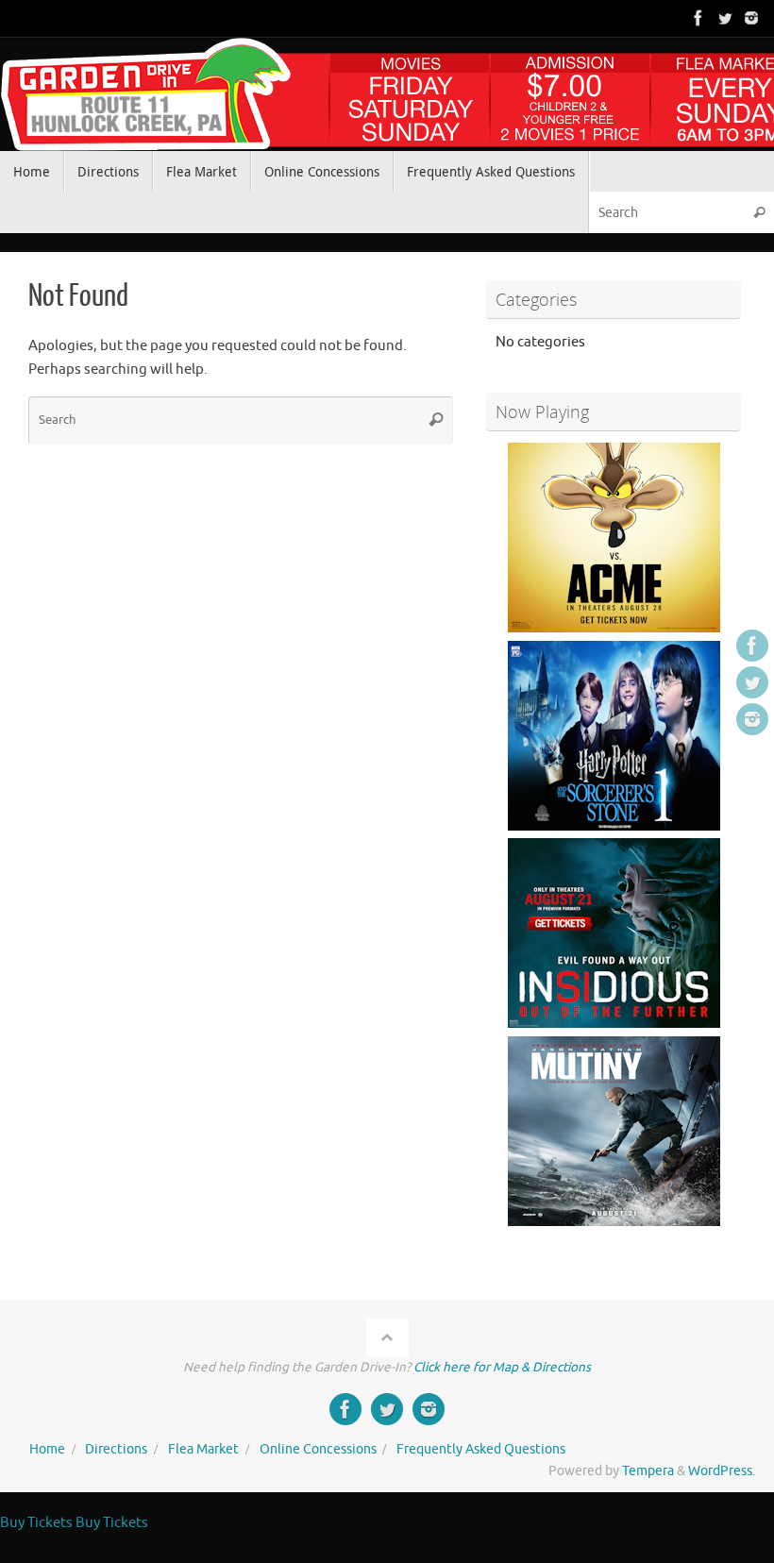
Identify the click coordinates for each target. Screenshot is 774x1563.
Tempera (648, 1471)
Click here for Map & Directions (502, 1367)
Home (47, 1449)
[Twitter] (725, 18)
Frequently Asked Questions (480, 1449)
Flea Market (203, 1449)
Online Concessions (318, 1449)
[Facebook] (698, 18)
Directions (116, 1449)
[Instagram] (751, 18)
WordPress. (721, 1471)
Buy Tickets (36, 1523)
